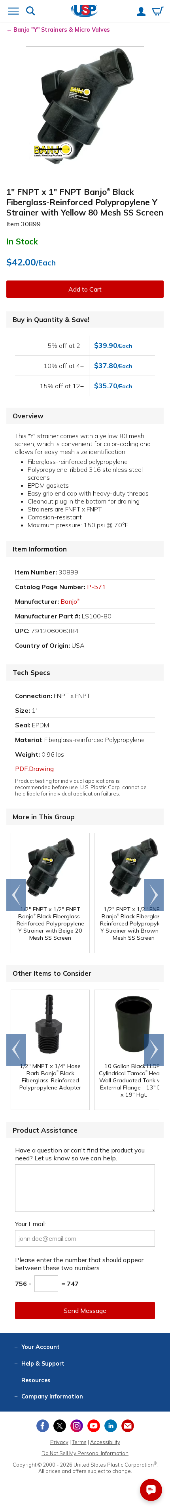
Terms (79, 1442)
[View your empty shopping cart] (158, 12)
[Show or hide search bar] (30, 11)
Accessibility (105, 1442)
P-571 (96, 587)
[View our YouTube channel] (94, 1426)
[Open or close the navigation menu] (13, 12)
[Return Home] (84, 12)
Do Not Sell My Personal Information (85, 1453)
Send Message (85, 1310)
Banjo (69, 601)
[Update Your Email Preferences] (128, 1426)
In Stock (22, 241)
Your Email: (30, 1224)
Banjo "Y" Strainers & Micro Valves (61, 29)
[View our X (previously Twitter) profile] (60, 1426)
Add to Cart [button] (85, 289)
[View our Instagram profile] (77, 1426)
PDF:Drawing (34, 769)
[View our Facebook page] (43, 1426)
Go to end (16, 895)
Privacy (59, 1442)
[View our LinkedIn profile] (111, 1426)
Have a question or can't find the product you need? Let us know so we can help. (80, 1154)
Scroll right (153, 895)
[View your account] (141, 12)
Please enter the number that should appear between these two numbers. (79, 1264)
